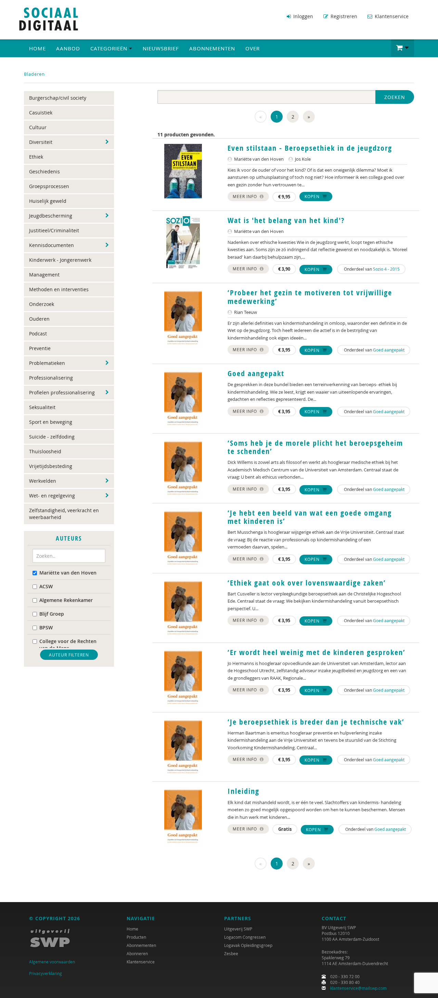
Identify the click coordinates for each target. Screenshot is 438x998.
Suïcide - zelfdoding (52, 436)
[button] (402, 48)
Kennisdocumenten (51, 245)
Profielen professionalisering (62, 392)
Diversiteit (40, 142)
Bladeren (34, 74)
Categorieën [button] (109, 48)
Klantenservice (391, 16)
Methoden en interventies (59, 289)
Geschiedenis (44, 171)
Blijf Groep (51, 614)
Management (44, 274)
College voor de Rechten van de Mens (67, 644)
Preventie (40, 348)
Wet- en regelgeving (52, 495)
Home (37, 48)
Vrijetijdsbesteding (50, 466)
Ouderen (39, 319)
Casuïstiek (40, 112)
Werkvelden (42, 481)
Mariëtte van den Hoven (67, 572)
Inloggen (302, 16)
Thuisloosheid (45, 451)
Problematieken (47, 363)
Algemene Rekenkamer (66, 600)
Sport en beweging (50, 422)
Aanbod (68, 48)
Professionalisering (51, 377)
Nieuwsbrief (161, 48)
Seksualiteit (42, 407)
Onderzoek (41, 304)
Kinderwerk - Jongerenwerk (60, 260)
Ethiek (36, 156)
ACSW (46, 586)
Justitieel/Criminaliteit (54, 230)
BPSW (46, 627)
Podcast (38, 333)
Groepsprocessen (49, 186)
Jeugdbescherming (50, 215)
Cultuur (38, 127)
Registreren (343, 16)
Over (252, 48)
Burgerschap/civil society (57, 98)
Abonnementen (212, 48)
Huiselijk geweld (47, 201)
